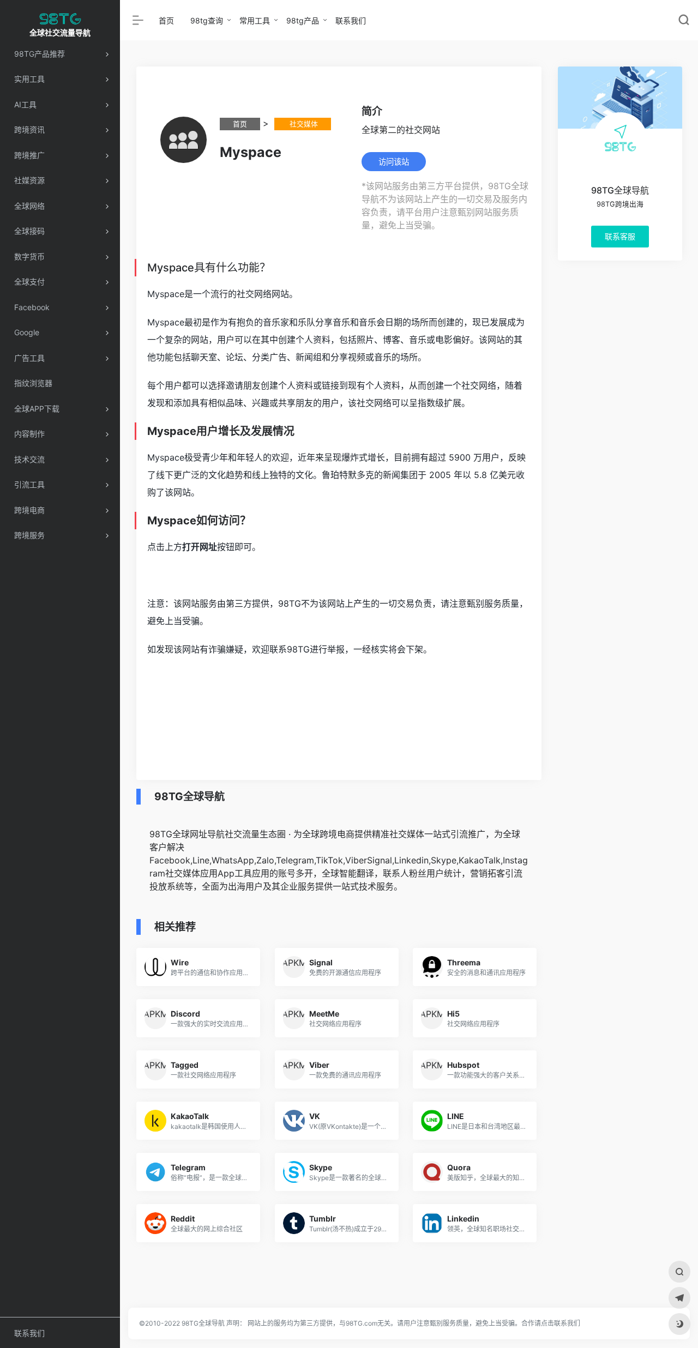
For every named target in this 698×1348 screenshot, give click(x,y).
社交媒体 (302, 124)
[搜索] (679, 1272)
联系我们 (350, 20)
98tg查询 (206, 20)
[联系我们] (679, 1298)
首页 (166, 20)
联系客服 (619, 236)
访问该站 (393, 161)
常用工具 (254, 20)
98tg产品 (302, 20)
